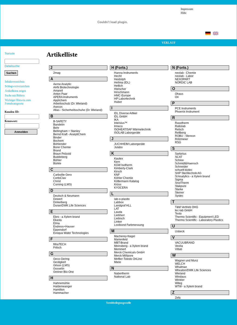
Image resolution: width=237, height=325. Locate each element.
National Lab (122, 276)
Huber (118, 102)
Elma (56, 223)
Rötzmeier (181, 139)
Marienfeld (121, 239)
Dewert (57, 199)
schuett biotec (183, 170)
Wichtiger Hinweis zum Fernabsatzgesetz (18, 101)
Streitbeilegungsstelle (118, 302)
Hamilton (59, 289)
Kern (117, 161)
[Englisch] (215, 34)
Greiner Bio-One (63, 271)
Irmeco (118, 126)
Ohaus (179, 93)
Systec (179, 195)
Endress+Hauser (64, 226)
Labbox (119, 202)
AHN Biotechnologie (66, 87)
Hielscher (120, 89)
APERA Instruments (65, 97)
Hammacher (61, 292)
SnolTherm (182, 182)
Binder (57, 137)
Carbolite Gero (62, 174)
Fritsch (57, 247)
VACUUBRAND (185, 242)
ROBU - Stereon (185, 136)
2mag (56, 72)
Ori (177, 97)
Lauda (118, 212)
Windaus (180, 276)
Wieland (180, 273)
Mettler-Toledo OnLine (128, 259)
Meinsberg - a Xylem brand (131, 246)
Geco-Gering (61, 259)
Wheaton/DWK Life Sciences (193, 270)
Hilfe (183, 13)
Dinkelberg (60, 202)
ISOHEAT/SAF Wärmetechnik (132, 129)
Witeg (178, 283)
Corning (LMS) (62, 184)
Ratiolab (180, 126)
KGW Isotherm (123, 165)
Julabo (118, 147)
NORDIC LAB (183, 82)
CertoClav (59, 178)
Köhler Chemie (123, 178)
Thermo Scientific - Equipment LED (197, 216)
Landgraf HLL (122, 205)
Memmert (120, 249)
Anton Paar (60, 93)
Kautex (118, 158)
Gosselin (58, 268)
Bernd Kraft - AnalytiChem (69, 134)
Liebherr (119, 215)
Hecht (118, 76)
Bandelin (59, 124)
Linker (118, 221)
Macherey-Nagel (124, 236)
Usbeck (179, 231)
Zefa (178, 297)
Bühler (57, 160)
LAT (116, 208)
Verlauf (168, 42)
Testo (178, 213)
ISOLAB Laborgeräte (127, 132)
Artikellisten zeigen (15, 90)
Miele (117, 262)
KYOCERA (121, 187)
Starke (179, 189)
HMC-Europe (122, 95)
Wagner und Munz (186, 260)
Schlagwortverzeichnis (17, 86)
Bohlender (59, 144)
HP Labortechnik (124, 98)
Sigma (179, 179)
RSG (178, 142)
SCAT (178, 157)
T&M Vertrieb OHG (186, 207)
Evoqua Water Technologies (71, 233)
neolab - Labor (184, 76)
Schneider (181, 166)
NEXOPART (182, 79)
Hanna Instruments (126, 72)
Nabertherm (121, 273)
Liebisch (119, 218)
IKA (116, 119)
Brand (57, 150)
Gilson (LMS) (61, 265)
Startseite (10, 53)
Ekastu (57, 220)
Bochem (58, 140)
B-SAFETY (60, 121)
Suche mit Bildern (15, 95)
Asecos (57, 106)
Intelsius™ (120, 123)
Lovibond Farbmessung (129, 225)
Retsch (179, 129)
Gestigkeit (59, 262)
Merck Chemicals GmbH (129, 252)
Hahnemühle (61, 283)
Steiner (179, 192)
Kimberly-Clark (123, 168)
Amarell (58, 90)
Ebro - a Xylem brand (66, 216)
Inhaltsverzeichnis (15, 81)
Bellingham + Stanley (66, 131)
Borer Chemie (62, 147)
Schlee (179, 160)
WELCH (180, 263)
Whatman (181, 267)
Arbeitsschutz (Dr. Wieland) (70, 103)
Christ (57, 181)
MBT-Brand (121, 242)
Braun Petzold (62, 153)
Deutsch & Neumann (66, 195)
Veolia (179, 246)
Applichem (60, 100)
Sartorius (180, 153)
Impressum (187, 9)
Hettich (118, 85)
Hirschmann (121, 92)
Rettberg (180, 132)
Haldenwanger (62, 286)
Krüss (117, 184)
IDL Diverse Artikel (125, 113)
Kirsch (118, 171)
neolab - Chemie (185, 72)
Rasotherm (182, 123)
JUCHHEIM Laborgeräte (129, 144)
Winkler (179, 280)
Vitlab (178, 249)
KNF (117, 174)
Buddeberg (60, 157)
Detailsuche (12, 66)
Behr (56, 127)
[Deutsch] (208, 34)
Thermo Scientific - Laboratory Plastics (199, 220)
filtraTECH (59, 244)
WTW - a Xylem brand (188, 286)
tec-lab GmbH (183, 210)
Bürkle (57, 163)
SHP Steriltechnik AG (188, 173)
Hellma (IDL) (122, 82)
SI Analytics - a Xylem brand (192, 176)
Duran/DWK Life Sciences (69, 205)
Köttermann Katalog (126, 181)
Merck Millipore (123, 255)
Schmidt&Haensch (186, 163)
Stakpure (180, 186)
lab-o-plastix (122, 199)
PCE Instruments (185, 108)
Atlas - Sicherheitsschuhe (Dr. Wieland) (77, 110)
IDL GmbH (120, 116)
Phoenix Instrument (187, 111)
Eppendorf (59, 229)
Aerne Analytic (62, 84)
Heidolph (120, 79)
